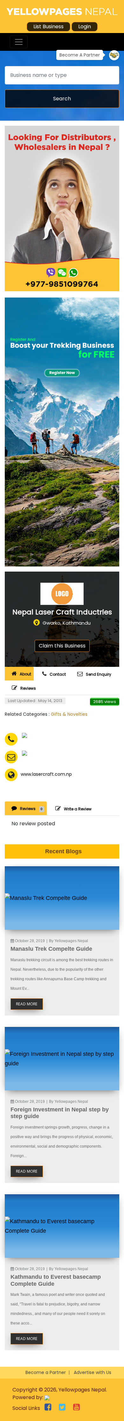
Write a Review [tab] (78, 809)
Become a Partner (45, 1372)
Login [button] (84, 26)
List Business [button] (48, 26)
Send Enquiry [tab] (98, 674)
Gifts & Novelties (69, 714)
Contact (58, 674)
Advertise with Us (92, 1372)
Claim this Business (62, 645)
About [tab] (25, 674)
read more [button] (27, 1004)
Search (62, 98)
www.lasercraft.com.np (46, 774)
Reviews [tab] (31, 808)
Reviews (28, 688)
